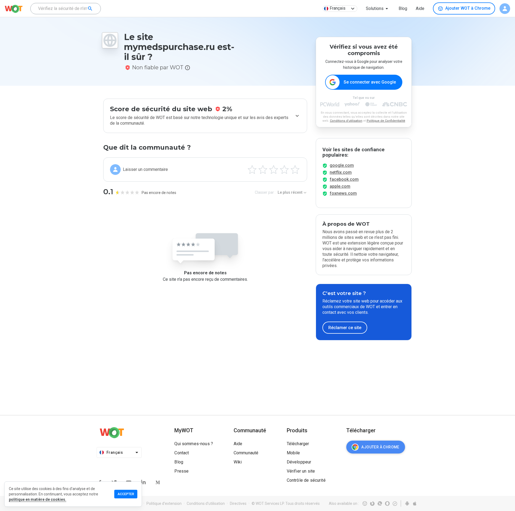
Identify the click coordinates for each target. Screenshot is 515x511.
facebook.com (344, 179)
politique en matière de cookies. (37, 499)
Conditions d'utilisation (346, 121)
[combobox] (65, 8)
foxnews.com (343, 193)
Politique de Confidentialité (386, 121)
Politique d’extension (164, 503)
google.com (342, 165)
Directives (238, 503)
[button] (378, 8)
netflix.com (341, 172)
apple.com (340, 186)
